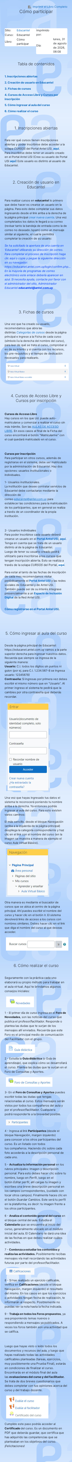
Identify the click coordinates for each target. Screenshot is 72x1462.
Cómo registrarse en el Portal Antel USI (32, 609)
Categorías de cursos (31, 332)
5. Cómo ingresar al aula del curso (27, 105)
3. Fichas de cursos (18, 88)
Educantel (23, 30)
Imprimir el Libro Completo (50, 6)
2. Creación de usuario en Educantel (29, 82)
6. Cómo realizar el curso (21, 111)
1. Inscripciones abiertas (21, 76)
